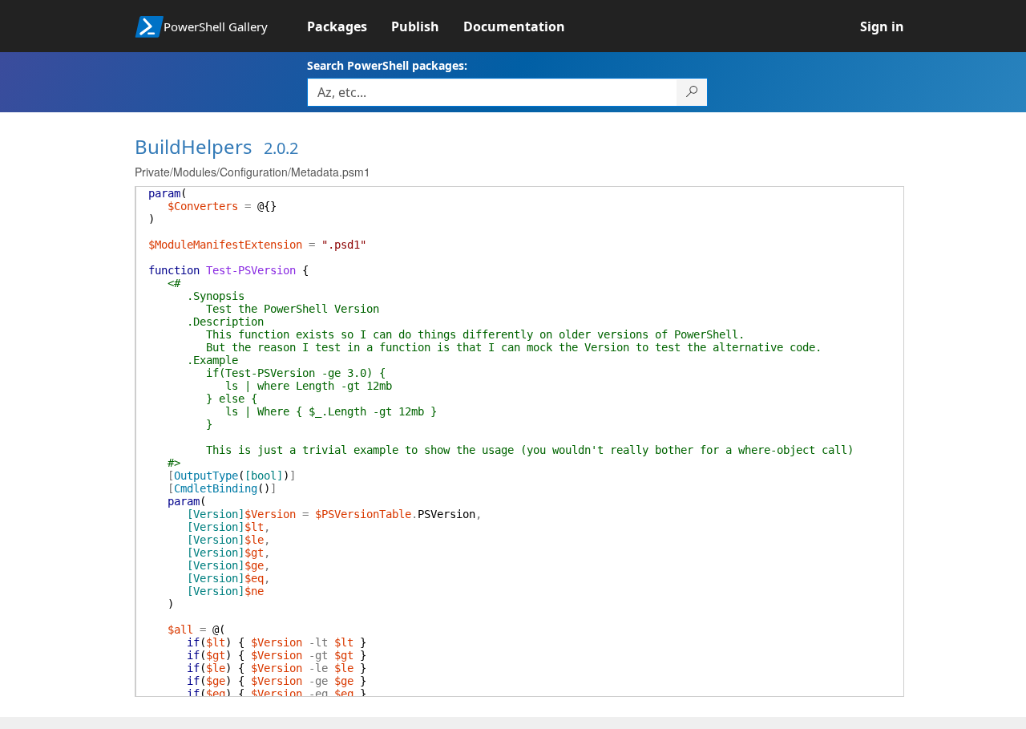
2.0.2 (281, 148)
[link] (349, 26)
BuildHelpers (193, 146)
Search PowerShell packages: (387, 65)
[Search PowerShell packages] (692, 92)
